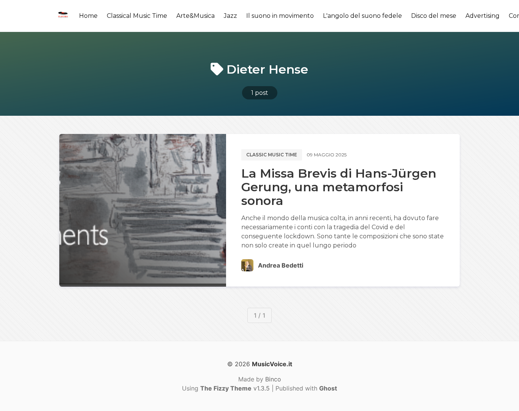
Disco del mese (433, 15)
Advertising (482, 15)
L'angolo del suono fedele (362, 15)
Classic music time (271, 154)
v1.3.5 (235, 388)
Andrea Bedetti (280, 265)
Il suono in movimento (280, 15)
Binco (273, 379)
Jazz (230, 15)
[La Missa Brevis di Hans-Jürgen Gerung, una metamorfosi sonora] (142, 210)
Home (88, 15)
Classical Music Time (137, 15)
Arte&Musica (195, 15)
